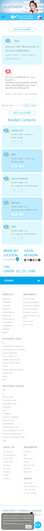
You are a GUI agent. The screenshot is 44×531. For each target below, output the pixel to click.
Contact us (7, 478)
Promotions (27, 451)
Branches (6, 471)
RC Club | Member (30, 493)
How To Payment (30, 486)
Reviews (26, 461)
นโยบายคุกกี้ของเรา (25, 523)
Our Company (8, 451)
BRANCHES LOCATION (10, 253)
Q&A (25, 455)
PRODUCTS (8, 294)
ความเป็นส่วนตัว (24, 510)
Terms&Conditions (9, 455)
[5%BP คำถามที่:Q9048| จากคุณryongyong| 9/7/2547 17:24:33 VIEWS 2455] (22, 222)
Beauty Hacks (28, 458)
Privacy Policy (8, 458)
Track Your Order (30, 489)
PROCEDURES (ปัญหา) (12, 338)
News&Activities (29, 465)
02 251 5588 (25, 271)
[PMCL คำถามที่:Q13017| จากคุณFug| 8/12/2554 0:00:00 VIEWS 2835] (22, 150)
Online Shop (28, 483)
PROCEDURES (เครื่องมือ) (13, 386)
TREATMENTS (29, 294)
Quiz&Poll (27, 468)
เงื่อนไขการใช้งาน (9, 510)
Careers (5, 475)
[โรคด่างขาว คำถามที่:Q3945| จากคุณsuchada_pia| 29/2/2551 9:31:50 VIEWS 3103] (22, 198)
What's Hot (27, 471)
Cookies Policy (8, 461)
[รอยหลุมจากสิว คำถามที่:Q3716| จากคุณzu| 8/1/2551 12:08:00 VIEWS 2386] (22, 126)
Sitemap (6, 465)
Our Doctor (7, 468)
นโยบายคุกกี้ (36, 510)
